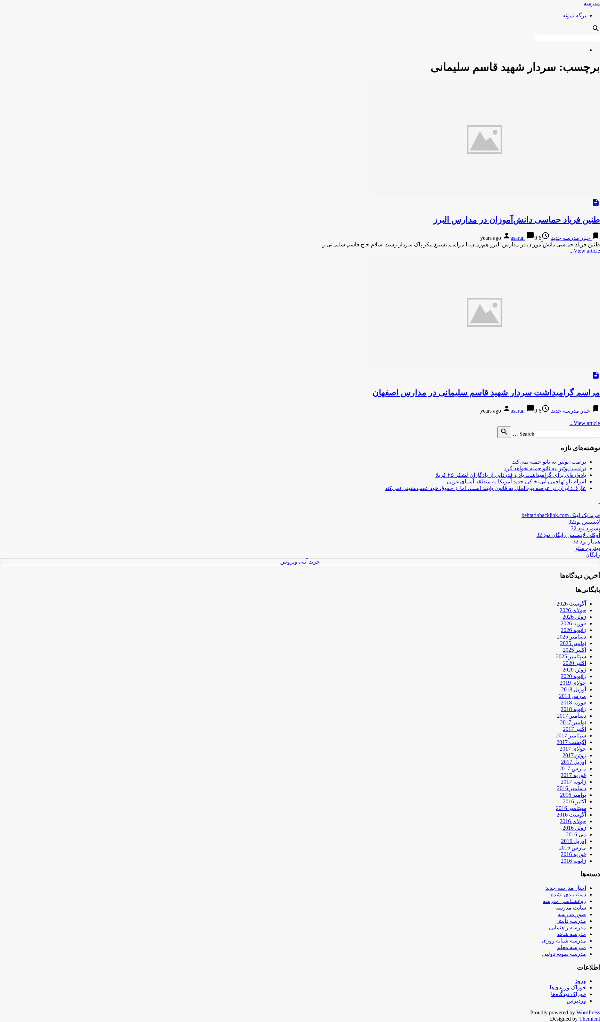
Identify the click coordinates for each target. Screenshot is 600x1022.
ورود (580, 981)
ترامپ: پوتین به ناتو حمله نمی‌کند (549, 462)
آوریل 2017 (573, 762)
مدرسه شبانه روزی (564, 941)
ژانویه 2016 (573, 861)
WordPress (588, 1012)
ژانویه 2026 (573, 630)
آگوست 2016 (571, 815)
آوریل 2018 (573, 689)
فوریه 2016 (573, 854)
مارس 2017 (572, 768)
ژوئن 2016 (574, 828)
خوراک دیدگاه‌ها (568, 994)
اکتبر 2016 (574, 801)
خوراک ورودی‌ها (568, 987)
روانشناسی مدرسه (564, 901)
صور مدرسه (572, 914)
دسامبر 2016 (571, 788)
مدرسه (592, 3)
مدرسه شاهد (571, 934)
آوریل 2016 (573, 841)
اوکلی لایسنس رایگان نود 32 (568, 535)
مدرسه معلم (571, 947)
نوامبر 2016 (573, 795)
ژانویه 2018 (573, 709)
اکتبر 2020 (574, 663)
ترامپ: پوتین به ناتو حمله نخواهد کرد (545, 468)
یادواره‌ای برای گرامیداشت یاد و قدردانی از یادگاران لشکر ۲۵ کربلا (510, 475)
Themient (589, 1019)
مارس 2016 (572, 848)
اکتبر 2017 (574, 729)
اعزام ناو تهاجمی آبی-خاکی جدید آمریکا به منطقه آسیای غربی (516, 481)
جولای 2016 (573, 821)
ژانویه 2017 (573, 782)
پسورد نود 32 (585, 528)
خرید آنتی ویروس (300, 562)
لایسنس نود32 (584, 522)
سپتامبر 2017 (571, 735)
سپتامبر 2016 (571, 808)
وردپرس (576, 1001)
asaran (518, 238)
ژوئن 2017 (574, 755)
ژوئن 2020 (574, 670)
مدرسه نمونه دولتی (564, 954)
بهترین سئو (587, 548)
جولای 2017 (573, 749)
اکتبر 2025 (574, 650)
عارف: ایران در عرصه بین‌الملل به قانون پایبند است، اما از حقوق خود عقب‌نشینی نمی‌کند (485, 488)
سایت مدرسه (570, 908)
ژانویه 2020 (573, 676)
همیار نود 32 (586, 541)
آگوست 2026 (571, 604)
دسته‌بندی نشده (568, 894)
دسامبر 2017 (571, 716)
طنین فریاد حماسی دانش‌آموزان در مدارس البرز (516, 219)
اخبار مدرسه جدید (571, 238)
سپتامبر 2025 (571, 656)
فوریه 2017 (573, 775)
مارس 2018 (572, 696)
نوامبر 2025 (573, 643)
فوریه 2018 (573, 703)
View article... (584, 251)
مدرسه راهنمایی (567, 927)
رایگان (592, 555)
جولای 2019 (573, 683)
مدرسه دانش (571, 921)
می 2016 (576, 834)
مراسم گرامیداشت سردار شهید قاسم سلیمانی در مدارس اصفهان (486, 392)
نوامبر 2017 (573, 722)
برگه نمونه (574, 15)
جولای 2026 (573, 610)
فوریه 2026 (573, 623)
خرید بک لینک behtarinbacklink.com (561, 515)
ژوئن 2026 (574, 617)
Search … (523, 434)
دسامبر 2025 (571, 637)
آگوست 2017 (571, 742)
